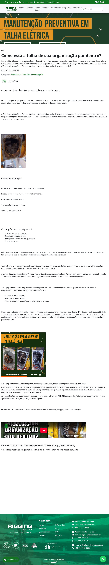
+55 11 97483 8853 (82, 548)
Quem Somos (37, 8)
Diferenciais (56, 7)
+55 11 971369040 (82, 541)
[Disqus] (54, 487)
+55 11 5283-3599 (82, 527)
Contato (76, 7)
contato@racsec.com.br (84, 524)
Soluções (29, 7)
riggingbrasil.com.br (32, 449)
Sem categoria (37, 74)
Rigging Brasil (8, 287)
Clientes (45, 7)
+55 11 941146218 (82, 538)
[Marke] (54, 562)
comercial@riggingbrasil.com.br (88, 535)
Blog (64, 7)
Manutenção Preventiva (20, 74)
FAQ (69, 7)
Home (21, 7)
